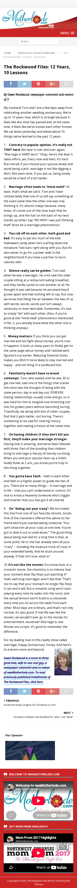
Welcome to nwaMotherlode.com (34, 774)
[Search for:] (39, 41)
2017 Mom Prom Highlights (28, 826)
